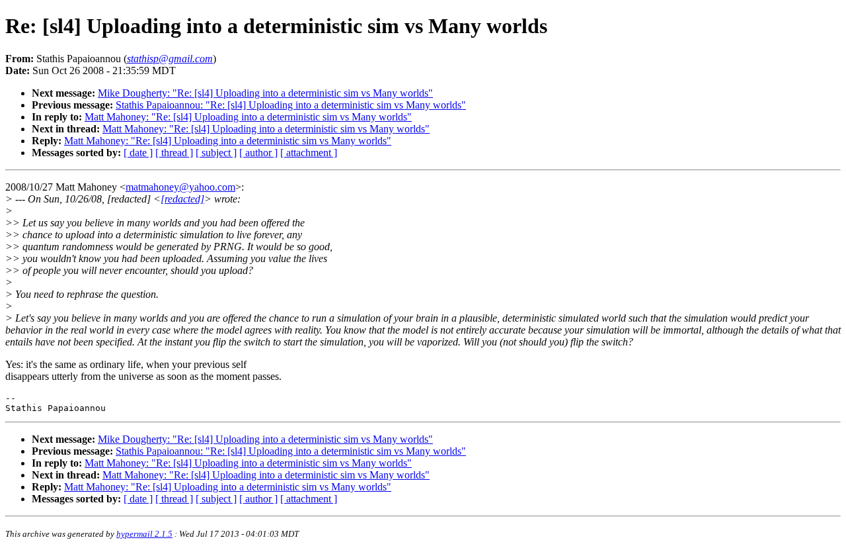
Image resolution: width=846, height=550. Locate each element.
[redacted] (182, 199)
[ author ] (258, 152)
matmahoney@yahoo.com (180, 187)
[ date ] (138, 152)
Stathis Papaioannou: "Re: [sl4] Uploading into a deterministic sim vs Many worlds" (291, 105)
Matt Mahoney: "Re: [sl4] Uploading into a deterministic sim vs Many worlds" (248, 116)
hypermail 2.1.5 (144, 534)
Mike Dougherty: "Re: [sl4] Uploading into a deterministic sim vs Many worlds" (265, 93)
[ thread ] (174, 152)
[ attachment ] (308, 152)
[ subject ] (216, 152)
